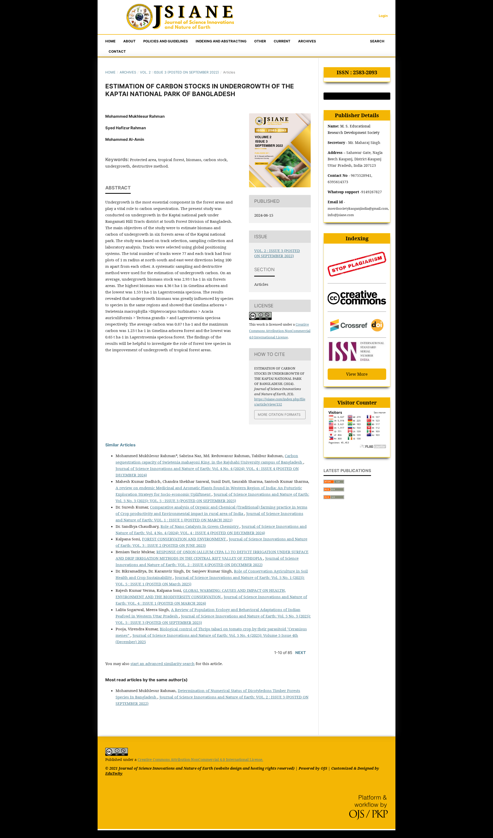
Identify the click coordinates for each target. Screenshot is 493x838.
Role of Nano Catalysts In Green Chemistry (200, 526)
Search (376, 41)
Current (282, 41)
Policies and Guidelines (165, 41)
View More (357, 374)
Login (383, 16)
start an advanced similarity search (162, 663)
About (129, 41)
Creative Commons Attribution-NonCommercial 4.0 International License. (200, 759)
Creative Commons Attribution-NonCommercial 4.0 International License (279, 330)
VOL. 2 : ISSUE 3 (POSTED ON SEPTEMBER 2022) (179, 72)
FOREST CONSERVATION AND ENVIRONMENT (184, 538)
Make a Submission (357, 96)
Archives (307, 41)
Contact (117, 51)
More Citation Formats (279, 414)
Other (260, 41)
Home (110, 41)
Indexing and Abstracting (221, 41)
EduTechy (113, 773)
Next (300, 652)
